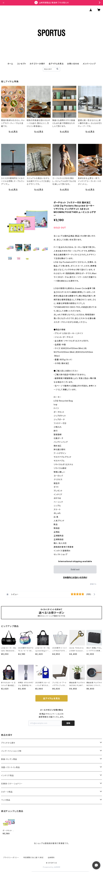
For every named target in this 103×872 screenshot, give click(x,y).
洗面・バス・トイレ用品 (10, 767)
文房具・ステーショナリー (12, 783)
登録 (68, 723)
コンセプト (21, 63)
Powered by (48, 867)
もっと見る (13, 131)
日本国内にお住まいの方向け (75, 577)
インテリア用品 (7, 775)
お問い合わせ (73, 63)
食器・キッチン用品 (9, 759)
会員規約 (51, 857)
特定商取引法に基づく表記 (33, 857)
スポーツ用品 (7, 792)
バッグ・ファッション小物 (11, 751)
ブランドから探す (8, 743)
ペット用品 (5, 800)
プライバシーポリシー (11, 857)
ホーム (10, 63)
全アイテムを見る (56, 63)
